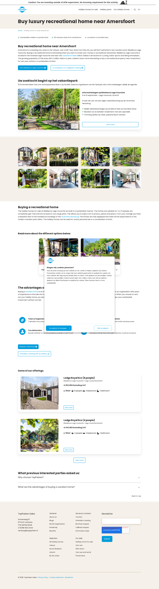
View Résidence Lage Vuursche (32, 68)
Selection (53, 538)
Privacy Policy (43, 577)
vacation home (31, 291)
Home (20, 31)
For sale (79, 538)
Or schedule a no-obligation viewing (66, 68)
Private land (80, 556)
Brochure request (82, 524)
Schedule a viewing (83, 520)
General (52, 513)
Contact (79, 517)
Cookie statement (56, 577)
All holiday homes (56, 542)
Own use (79, 545)
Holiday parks (105, 9)
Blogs (51, 520)
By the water (54, 556)
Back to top (136, 496)
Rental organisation (57, 524)
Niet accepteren (102, 328)
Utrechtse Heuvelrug (70, 216)
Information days (82, 531)
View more (110, 124)
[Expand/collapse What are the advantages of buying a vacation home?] (139, 487)
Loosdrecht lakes (69, 55)
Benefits (52, 531)
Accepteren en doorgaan (58, 328)
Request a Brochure (27, 347)
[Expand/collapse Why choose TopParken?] (139, 478)
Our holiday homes (121, 9)
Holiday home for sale (84, 542)
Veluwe (52, 545)
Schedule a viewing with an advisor (33, 354)
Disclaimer (69, 577)
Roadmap (53, 527)
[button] (135, 9)
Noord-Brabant (55, 549)
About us (53, 517)
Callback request (82, 527)
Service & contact (83, 513)
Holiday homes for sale (88, 9)
